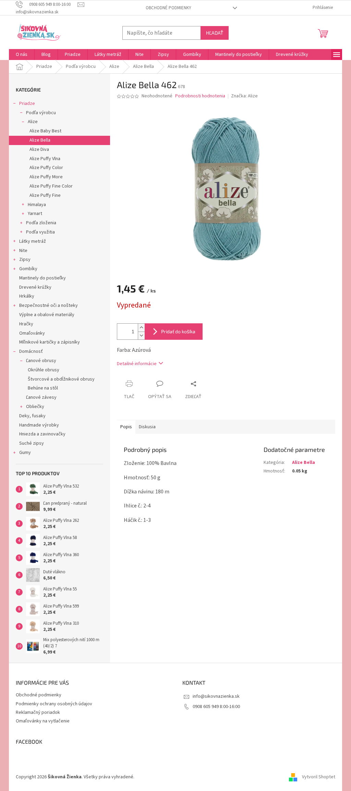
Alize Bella (39, 140)
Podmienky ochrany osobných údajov (54, 703)
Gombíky (28, 268)
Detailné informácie (137, 363)
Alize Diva (39, 149)
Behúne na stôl (43, 388)
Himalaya (37, 204)
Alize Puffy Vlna (44, 158)
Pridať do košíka (178, 331)
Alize (33, 121)
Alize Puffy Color (46, 167)
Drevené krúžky (35, 287)
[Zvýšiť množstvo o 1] (141, 328)
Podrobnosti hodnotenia (200, 96)
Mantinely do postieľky (42, 278)
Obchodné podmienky (168, 8)
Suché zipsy (31, 443)
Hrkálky (26, 296)
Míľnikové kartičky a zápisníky (49, 342)
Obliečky (35, 406)
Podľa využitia (40, 232)
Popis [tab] (126, 426)
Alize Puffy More (46, 176)
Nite (23, 250)
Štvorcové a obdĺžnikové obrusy (61, 379)
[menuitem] (21, 54)
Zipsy (25, 259)
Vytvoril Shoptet (318, 777)
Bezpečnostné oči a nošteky (48, 305)
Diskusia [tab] (147, 426)
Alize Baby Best (45, 131)
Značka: (244, 96)
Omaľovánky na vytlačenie (43, 721)
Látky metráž (32, 241)
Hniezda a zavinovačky (42, 434)
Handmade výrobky (39, 425)
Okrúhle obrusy (43, 370)
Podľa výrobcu (41, 112)
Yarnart (35, 213)
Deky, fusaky (32, 415)
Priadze (27, 103)
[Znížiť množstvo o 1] (141, 335)
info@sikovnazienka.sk (216, 696)
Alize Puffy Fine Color (51, 186)
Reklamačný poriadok (38, 712)
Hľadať (214, 33)
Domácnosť (31, 351)
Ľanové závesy (41, 397)
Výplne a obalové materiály (46, 314)
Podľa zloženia (41, 222)
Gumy (25, 452)
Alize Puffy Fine (45, 195)
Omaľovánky (32, 333)
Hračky (26, 324)
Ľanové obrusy (41, 360)
